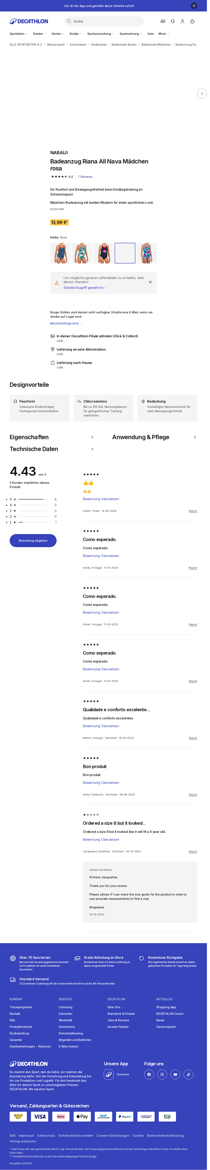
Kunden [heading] (16, 999)
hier (94, 1156)
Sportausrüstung (99, 33)
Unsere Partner (118, 1026)
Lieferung (65, 1007)
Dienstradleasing (71, 1033)
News (160, 1020)
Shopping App (166, 1007)
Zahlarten (65, 1013)
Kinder (75, 33)
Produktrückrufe (21, 1026)
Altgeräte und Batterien (75, 1040)
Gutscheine (67, 1026)
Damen (38, 33)
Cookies (138, 1135)
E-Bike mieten (68, 1046)
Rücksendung (19, 1033)
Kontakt (15, 1013)
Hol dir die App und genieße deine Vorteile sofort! (99, 6)
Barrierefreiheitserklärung (165, 1135)
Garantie (16, 1040)
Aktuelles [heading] (164, 999)
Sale (150, 33)
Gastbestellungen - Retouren (30, 1046)
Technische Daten (34, 449)
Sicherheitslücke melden (75, 1135)
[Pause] (194, 5)
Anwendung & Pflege (140, 437)
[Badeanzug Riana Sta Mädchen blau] (52, 93)
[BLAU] (60, 253)
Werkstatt (65, 1020)
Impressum (26, 1135)
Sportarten (17, 33)
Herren (57, 33)
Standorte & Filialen (121, 1013)
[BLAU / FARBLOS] (103, 253)
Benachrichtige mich (65, 323)
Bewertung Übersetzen (101, 499)
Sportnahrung (130, 33)
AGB (12, 1135)
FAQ (12, 1020)
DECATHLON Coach (170, 1013)
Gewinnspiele (166, 1026)
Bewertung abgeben (33, 540)
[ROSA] (82, 253)
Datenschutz (46, 1135)
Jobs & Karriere (118, 1020)
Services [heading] (65, 999)
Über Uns (113, 1007)
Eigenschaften (29, 437)
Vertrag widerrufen (23, 1141)
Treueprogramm (21, 1007)
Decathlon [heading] (116, 999)
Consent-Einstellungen (113, 1135)
